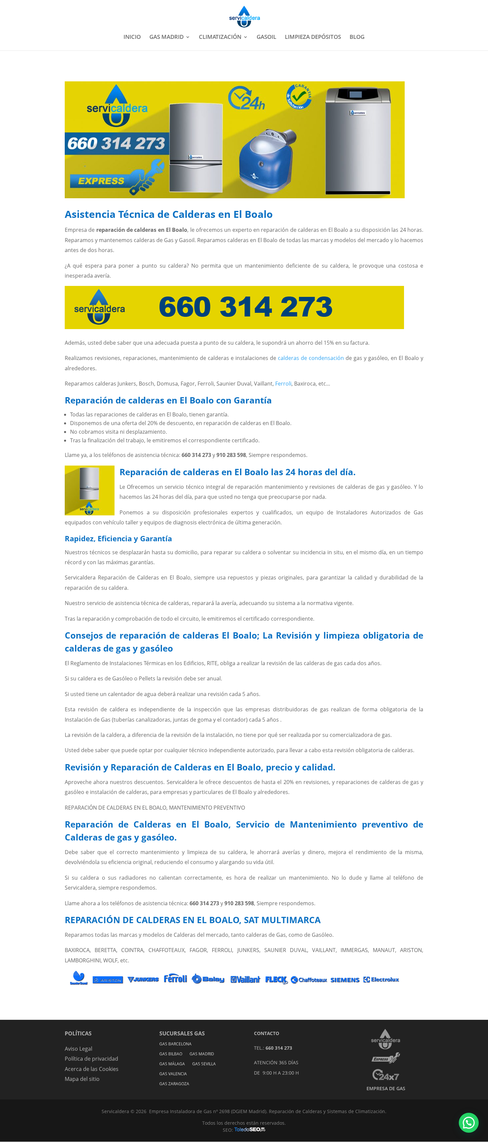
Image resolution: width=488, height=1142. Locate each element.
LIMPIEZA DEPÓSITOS (313, 38)
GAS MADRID (166, 38)
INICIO (132, 38)
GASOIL (266, 38)
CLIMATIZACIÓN (220, 38)
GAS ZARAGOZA (174, 1084)
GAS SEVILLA (204, 1064)
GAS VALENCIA (173, 1074)
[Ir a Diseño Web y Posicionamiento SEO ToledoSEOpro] (249, 1130)
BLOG (357, 38)
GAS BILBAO (170, 1054)
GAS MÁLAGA (172, 1064)
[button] (469, 1123)
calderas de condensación (311, 358)
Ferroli (283, 383)
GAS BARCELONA (175, 1044)
